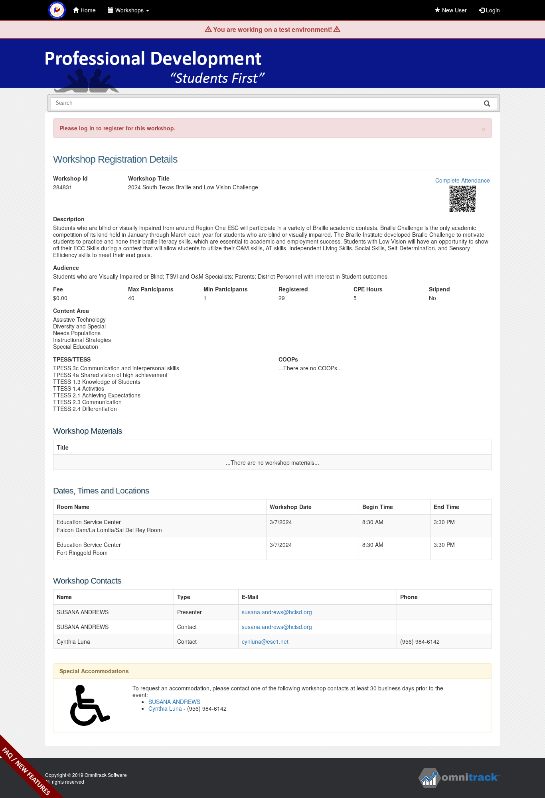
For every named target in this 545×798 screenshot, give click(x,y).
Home (88, 10)
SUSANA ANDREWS (174, 702)
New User (453, 10)
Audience (66, 267)
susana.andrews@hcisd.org (277, 612)
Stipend (439, 289)
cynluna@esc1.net (265, 641)
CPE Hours (368, 289)
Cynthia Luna (165, 708)
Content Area (71, 310)
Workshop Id (70, 178)
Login (492, 10)
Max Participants (151, 289)
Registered (293, 289)
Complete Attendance (462, 180)
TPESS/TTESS (72, 359)
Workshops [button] (130, 10)
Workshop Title (149, 178)
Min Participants (225, 289)
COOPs (288, 359)
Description (69, 219)
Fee (58, 289)
